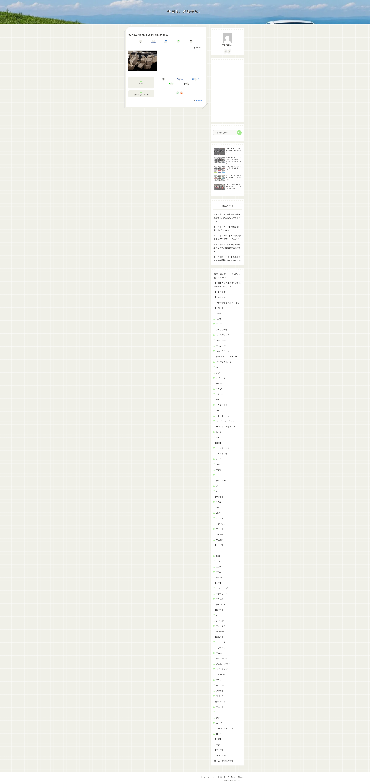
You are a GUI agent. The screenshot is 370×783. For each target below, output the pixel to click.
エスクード (221, 642)
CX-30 (218, 567)
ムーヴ (219, 723)
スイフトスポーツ (223, 669)
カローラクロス (223, 351)
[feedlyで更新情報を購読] (177, 93)
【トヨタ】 (219, 308)
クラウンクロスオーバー (226, 356)
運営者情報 (221, 777)
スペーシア (221, 675)
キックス (220, 464)
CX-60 (218, 572)
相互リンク (240, 777)
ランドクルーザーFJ (225, 421)
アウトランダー (223, 588)
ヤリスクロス (222, 405)
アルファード (222, 330)
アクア (219, 324)
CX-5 (218, 556)
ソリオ (219, 680)
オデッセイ (221, 518)
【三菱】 (218, 583)
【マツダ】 (219, 545)
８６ (218, 437)
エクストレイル (223, 448)
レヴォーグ (221, 631)
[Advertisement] (227, 91)
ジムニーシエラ (223, 658)
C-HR (218, 313)
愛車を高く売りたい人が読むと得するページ (227, 276)
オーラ (219, 459)
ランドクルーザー (223, 416)
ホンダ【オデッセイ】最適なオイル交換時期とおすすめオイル (227, 258)
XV (217, 615)
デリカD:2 (220, 604)
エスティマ (221, 346)
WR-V (218, 507)
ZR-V (218, 513)
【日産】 (218, 443)
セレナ (219, 475)
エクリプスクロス (223, 594)
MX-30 (219, 578)
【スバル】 (219, 610)
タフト (219, 712)
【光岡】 (218, 739)
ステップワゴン (223, 524)
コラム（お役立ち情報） (224, 761)
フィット (220, 529)
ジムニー (220, 653)
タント (219, 718)
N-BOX (219, 502)
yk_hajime (227, 45)
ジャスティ (221, 621)
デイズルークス (223, 480)
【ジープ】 (219, 750)
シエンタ (220, 367)
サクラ (219, 470)
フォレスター (222, 626)
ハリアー (220, 389)
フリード (220, 534)
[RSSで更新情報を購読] (181, 93)
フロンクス (221, 691)
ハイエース (221, 378)
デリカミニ (221, 599)
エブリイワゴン (223, 648)
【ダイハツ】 (220, 702)
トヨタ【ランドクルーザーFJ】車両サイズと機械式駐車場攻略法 (227, 247)
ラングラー (221, 755)
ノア (218, 373)
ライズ (219, 410)
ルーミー (220, 432)
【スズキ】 (219, 637)
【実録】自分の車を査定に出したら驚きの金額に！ (227, 285)
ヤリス (219, 400)
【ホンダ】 (219, 497)
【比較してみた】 (222, 297)
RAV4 (218, 319)
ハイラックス (222, 383)
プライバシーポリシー (209, 777)
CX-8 (218, 561)
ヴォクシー (221, 340)
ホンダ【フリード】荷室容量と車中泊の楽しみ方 (227, 228)
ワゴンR (219, 696)
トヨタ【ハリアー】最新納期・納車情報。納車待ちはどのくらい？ (227, 217)
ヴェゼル (220, 540)
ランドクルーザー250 (225, 427)
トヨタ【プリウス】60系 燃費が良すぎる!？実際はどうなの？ (227, 237)
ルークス (220, 491)
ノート (219, 486)
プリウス (220, 394)
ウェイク (220, 707)
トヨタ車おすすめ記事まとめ (226, 303)
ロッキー (220, 734)
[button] (191, 41)
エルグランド (222, 454)
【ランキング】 (221, 292)
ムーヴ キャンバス (224, 728)
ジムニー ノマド (223, 664)
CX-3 (218, 551)
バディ (219, 745)
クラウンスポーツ (223, 362)
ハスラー (220, 685)
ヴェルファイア (223, 335)
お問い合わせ (231, 777)
